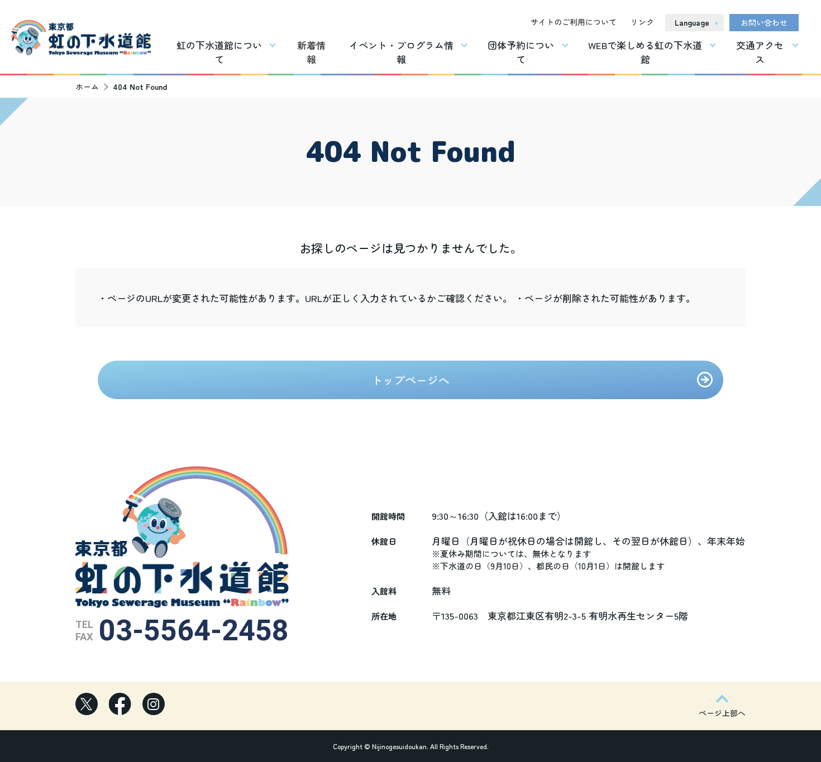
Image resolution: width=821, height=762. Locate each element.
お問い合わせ (764, 22)
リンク (642, 21)
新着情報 (311, 52)
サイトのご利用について (574, 21)
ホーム (87, 86)
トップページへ (410, 380)
